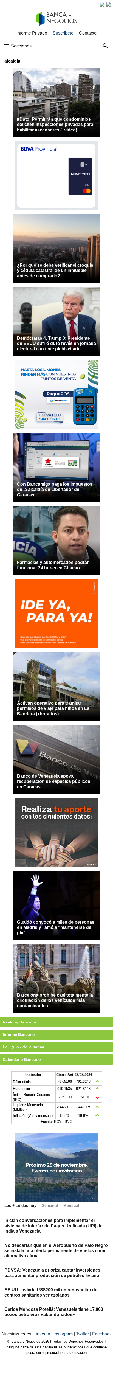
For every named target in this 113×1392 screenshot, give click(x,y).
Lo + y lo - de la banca (23, 1047)
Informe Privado (31, 33)
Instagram (63, 1334)
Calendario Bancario (22, 1059)
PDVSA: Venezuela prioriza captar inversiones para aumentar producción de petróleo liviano (52, 1273)
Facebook (102, 1334)
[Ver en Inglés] (102, 4)
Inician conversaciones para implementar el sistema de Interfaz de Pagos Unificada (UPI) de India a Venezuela (53, 1225)
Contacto (88, 33)
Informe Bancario (19, 1034)
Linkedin (42, 1334)
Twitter (83, 1334)
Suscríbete (63, 33)
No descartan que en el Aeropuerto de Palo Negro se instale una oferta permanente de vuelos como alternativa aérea (56, 1250)
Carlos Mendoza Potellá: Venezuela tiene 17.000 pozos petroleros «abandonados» (53, 1312)
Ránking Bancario (19, 1022)
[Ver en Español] (108, 4)
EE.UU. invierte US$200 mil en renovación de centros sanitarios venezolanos (50, 1292)
